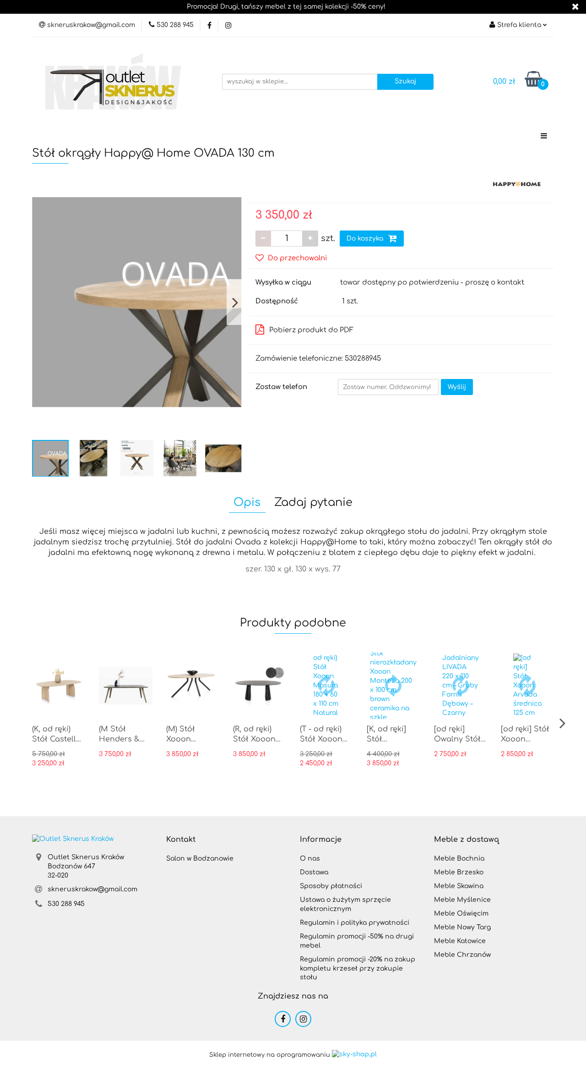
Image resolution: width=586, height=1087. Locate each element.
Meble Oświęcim (461, 913)
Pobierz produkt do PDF (311, 330)
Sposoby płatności (331, 886)
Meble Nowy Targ (462, 927)
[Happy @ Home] (517, 183)
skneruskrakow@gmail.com (92, 889)
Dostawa (314, 872)
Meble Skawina (458, 886)
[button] (180, 840)
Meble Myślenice (462, 899)
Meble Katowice (460, 941)
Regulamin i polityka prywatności (354, 922)
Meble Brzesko (458, 872)
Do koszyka (366, 238)
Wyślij (457, 387)
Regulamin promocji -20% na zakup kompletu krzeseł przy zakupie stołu (357, 968)
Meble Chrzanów (462, 954)
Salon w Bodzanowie (199, 858)
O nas (310, 858)
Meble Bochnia (459, 858)
